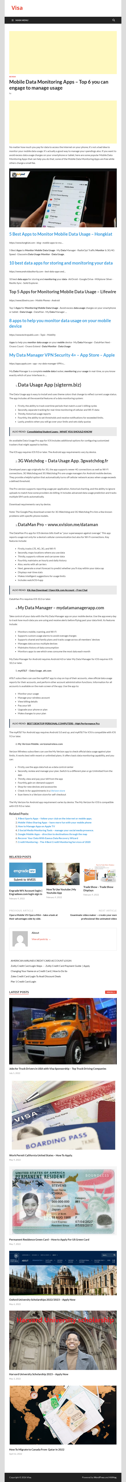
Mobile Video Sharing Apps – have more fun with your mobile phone (55, 822)
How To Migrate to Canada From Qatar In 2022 (36, 1449)
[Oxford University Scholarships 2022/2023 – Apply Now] (63, 1272)
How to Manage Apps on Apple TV (36, 826)
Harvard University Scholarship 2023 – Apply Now (38, 1374)
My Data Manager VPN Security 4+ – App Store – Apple (62, 355)
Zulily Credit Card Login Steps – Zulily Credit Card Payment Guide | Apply (50, 965)
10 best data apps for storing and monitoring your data (61, 262)
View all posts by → (41, 939)
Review (12, 77)
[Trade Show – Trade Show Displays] (100, 873)
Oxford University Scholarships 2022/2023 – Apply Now (42, 1299)
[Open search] (113, 20)
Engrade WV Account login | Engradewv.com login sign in (25, 892)
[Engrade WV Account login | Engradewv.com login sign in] (26, 875)
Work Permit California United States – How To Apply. (41, 1155)
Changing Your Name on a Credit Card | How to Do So (39, 971)
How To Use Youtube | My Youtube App (61, 891)
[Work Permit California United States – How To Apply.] (63, 1115)
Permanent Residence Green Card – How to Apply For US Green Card (49, 1239)
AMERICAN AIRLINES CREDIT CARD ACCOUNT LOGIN (41, 960)
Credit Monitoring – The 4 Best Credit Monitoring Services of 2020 (54, 841)
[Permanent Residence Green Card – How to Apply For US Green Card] (63, 1200)
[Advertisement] (63, 52)
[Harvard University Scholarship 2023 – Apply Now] (63, 1339)
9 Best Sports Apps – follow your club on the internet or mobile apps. (55, 818)
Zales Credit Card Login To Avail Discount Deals (36, 976)
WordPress (99, 1477)
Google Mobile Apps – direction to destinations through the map (52, 834)
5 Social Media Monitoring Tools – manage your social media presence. (56, 830)
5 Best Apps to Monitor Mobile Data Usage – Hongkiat (60, 234)
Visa (17, 8)
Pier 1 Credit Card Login (23, 981)
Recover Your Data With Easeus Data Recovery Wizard (48, 838)
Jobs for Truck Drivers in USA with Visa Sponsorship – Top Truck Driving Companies (58, 1068)
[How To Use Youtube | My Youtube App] (63, 874)
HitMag (112, 1477)
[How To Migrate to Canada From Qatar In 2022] (63, 1414)
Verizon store (58, 790)
